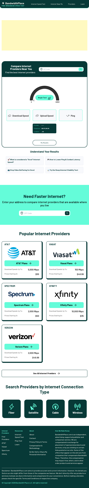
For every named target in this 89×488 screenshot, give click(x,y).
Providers (71, 4)
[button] (81, 69)
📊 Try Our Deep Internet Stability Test (62, 170)
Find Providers (5, 438)
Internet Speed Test (38, 4)
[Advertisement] (44, 35)
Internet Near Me (57, 4)
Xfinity (4, 454)
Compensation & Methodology (35, 447)
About (31, 434)
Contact (32, 438)
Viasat (4, 447)
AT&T (4, 443)
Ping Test (18, 441)
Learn (83, 4)
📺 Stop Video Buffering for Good (21, 170)
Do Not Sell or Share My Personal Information (38, 453)
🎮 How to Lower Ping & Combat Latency (63, 159)
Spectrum (6, 450)
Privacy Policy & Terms (38, 442)
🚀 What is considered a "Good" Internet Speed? (24, 160)
